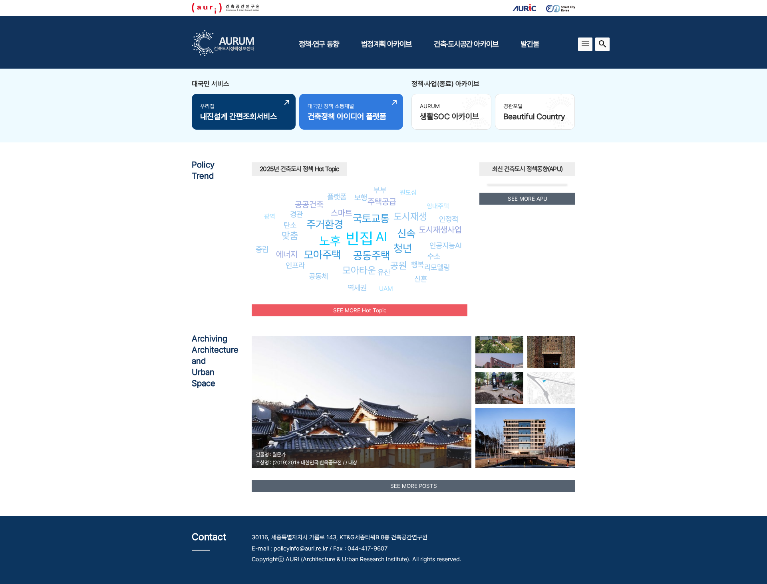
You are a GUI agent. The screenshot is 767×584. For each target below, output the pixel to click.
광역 (269, 216)
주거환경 (324, 224)
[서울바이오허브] (499, 352)
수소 (433, 256)
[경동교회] (551, 352)
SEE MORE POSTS (413, 486)
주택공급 (382, 202)
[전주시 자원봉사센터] (551, 388)
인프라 (295, 265)
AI (381, 236)
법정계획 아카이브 (386, 43)
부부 (380, 189)
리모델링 (437, 267)
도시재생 (410, 216)
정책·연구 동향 (319, 43)
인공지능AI (445, 245)
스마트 (341, 213)
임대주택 (438, 206)
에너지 (287, 254)
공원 (398, 265)
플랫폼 (336, 196)
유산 (384, 272)
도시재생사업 (440, 230)
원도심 (408, 192)
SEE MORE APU (527, 198)
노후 (330, 241)
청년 (402, 248)
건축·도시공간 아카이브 (466, 43)
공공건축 (309, 204)
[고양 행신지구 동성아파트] (499, 388)
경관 (296, 214)
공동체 (318, 276)
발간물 (530, 43)
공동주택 (371, 255)
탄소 (290, 225)
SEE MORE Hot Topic (359, 310)
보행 (360, 197)
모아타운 (359, 270)
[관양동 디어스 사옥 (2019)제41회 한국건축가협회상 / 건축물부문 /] (525, 438)
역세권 (357, 287)
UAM (386, 288)
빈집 (360, 238)
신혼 (420, 278)
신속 (406, 233)
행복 (417, 264)
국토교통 (371, 218)
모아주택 (322, 255)
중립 (262, 249)
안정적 (448, 219)
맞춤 (290, 235)
